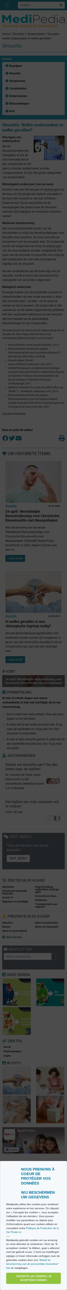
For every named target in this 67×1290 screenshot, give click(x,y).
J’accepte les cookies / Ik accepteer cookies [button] (33, 1278)
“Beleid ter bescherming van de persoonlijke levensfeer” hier (32, 1264)
